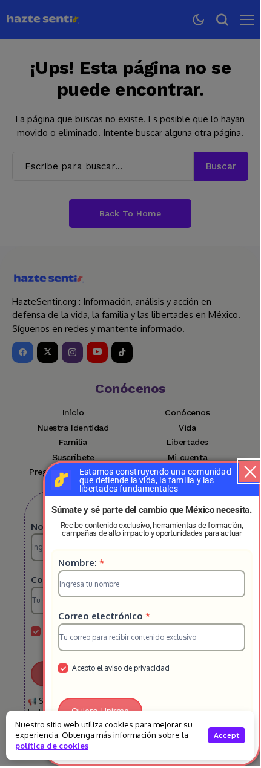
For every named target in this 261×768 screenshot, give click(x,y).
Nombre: (81, 562)
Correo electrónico (104, 616)
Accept (226, 735)
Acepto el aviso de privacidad (120, 667)
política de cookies (51, 745)
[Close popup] (249, 471)
